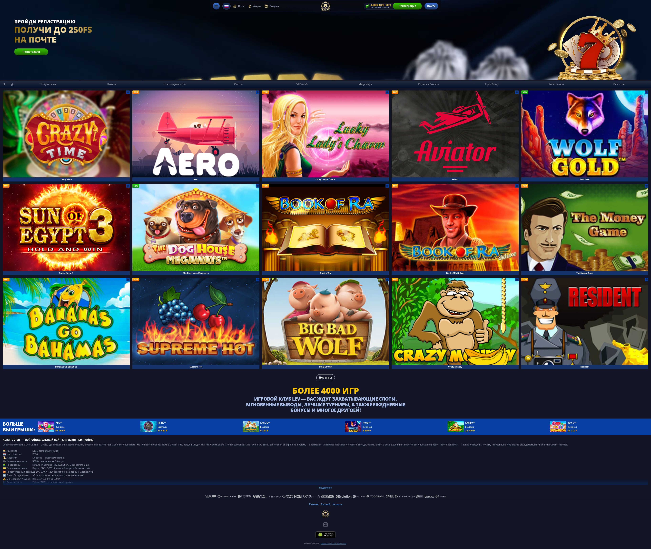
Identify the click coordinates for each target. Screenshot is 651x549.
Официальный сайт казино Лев (333, 543)
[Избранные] (12, 84)
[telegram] (325, 524)
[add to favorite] (128, 92)
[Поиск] (4, 84)
